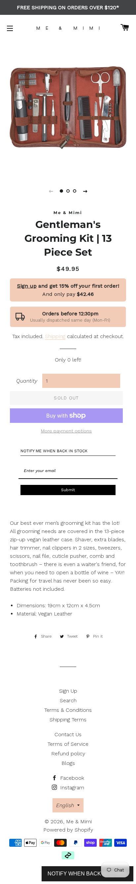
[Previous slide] (51, 191)
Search (68, 700)
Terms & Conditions (68, 710)
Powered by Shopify (68, 830)
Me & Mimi (79, 821)
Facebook (71, 778)
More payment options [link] (66, 430)
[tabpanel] (68, 107)
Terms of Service (68, 744)
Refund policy (68, 753)
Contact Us (68, 734)
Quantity (26, 381)
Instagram (71, 787)
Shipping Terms (68, 719)
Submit (68, 490)
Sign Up (68, 691)
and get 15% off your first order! (68, 286)
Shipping (55, 336)
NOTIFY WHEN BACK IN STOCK (87, 873)
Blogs (68, 763)
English (65, 805)
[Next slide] (85, 191)
